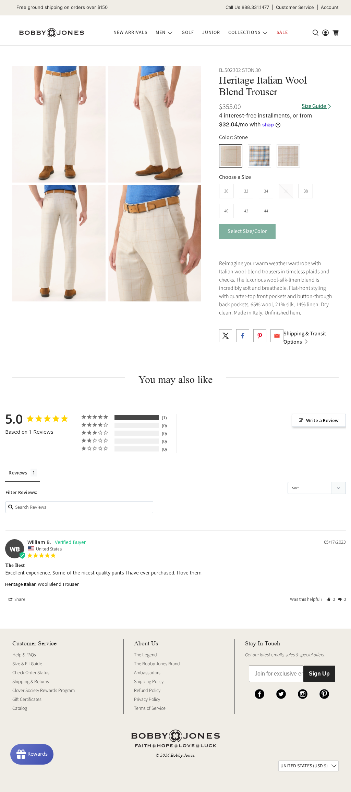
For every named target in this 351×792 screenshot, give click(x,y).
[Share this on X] (225, 335)
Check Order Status (30, 672)
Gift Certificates (26, 699)
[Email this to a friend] (276, 335)
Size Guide (314, 106)
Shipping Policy (149, 681)
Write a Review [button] (322, 420)
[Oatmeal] (288, 156)
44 (266, 211)
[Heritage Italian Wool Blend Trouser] (59, 124)
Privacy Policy (147, 699)
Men (161, 32)
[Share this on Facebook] (242, 335)
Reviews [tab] (18, 472)
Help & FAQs (24, 655)
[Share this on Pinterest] (259, 335)
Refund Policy (147, 690)
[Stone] (230, 156)
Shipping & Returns (30, 681)
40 (226, 211)
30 (226, 191)
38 (306, 191)
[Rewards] (31, 754)
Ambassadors (147, 672)
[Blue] (259, 156)
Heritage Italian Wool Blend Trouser (42, 584)
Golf (188, 32)
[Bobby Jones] (51, 33)
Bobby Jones (182, 755)
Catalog (19, 708)
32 (246, 191)
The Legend (145, 655)
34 (266, 191)
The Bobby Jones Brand (157, 663)
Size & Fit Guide (27, 663)
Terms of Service (150, 708)
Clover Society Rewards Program (43, 690)
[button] (331, 599)
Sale (282, 32)
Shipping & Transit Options (304, 338)
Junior (211, 32)
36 (286, 191)
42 (246, 211)
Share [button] (19, 599)
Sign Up (319, 674)
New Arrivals (130, 32)
